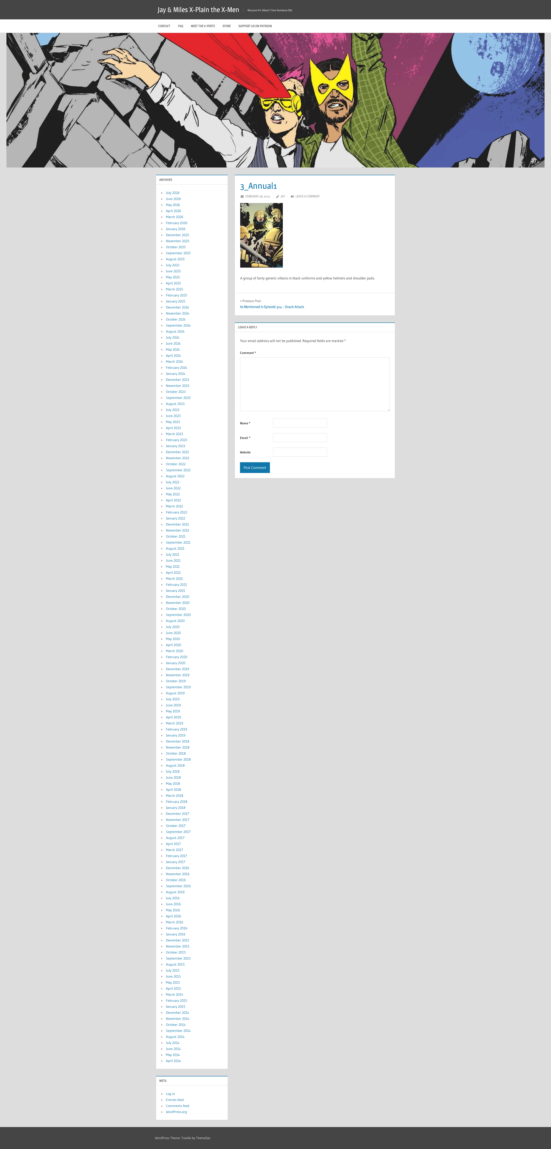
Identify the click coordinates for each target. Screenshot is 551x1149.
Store (227, 26)
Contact (164, 26)
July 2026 (173, 193)
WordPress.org (176, 1112)
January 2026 (175, 229)
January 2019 (175, 735)
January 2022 (175, 518)
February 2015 (176, 1000)
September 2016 (178, 886)
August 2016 (175, 892)
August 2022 (175, 476)
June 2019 (173, 705)
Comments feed (177, 1106)
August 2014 (175, 1036)
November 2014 (177, 1018)
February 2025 (176, 295)
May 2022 (173, 494)
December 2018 (177, 741)
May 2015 (173, 982)
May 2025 (173, 277)
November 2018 (177, 747)
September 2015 (178, 958)
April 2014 (173, 1061)
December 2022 (177, 452)
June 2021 (173, 560)
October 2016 (176, 880)
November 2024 (177, 313)
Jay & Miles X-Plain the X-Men (198, 9)
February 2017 (176, 856)
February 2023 (176, 440)
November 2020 (177, 602)
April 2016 (173, 916)
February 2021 (176, 584)
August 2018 (175, 765)
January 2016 (175, 934)
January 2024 (175, 373)
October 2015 (176, 952)
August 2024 (175, 331)
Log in (170, 1094)
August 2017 (175, 838)
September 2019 (178, 687)
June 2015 (173, 976)
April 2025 (173, 283)
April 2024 (173, 355)
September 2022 (178, 470)
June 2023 (173, 416)
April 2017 (173, 844)
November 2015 (177, 946)
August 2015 (175, 964)
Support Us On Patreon (255, 26)
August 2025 (175, 259)
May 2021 (173, 566)
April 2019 (173, 717)
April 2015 (173, 988)
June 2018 (173, 777)
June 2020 (173, 633)
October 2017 (176, 825)
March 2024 (174, 361)
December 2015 (177, 940)
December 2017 (177, 813)
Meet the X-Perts (203, 26)
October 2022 (176, 464)
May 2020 (173, 639)
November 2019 (177, 675)
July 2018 (173, 771)
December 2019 (177, 669)
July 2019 (173, 699)
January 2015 (175, 1006)
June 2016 (173, 904)
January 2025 (175, 301)
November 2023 (177, 385)
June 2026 (173, 199)
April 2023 (173, 428)
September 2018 (178, 759)
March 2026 (174, 217)
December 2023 (177, 379)
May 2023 (173, 422)
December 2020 (177, 596)
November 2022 (177, 458)
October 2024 (176, 319)
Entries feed (175, 1100)
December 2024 (177, 307)
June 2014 (173, 1049)
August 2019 (175, 693)
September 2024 (178, 325)
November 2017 (177, 819)
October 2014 (176, 1024)
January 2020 (175, 663)
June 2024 (173, 343)
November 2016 (177, 874)
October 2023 (176, 391)
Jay (283, 196)
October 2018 (176, 753)
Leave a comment (308, 196)
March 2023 (174, 434)
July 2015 (173, 970)
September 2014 (178, 1030)
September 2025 (178, 253)
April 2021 (173, 572)
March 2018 (174, 795)
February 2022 (176, 512)
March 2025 (174, 289)
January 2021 (175, 590)
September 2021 (178, 542)
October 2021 (176, 536)
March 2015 (174, 994)
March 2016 (174, 922)
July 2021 (172, 554)
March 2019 (174, 723)
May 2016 (173, 910)
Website (245, 452)
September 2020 (178, 614)
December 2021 (177, 524)
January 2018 (175, 807)
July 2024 (173, 337)
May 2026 (173, 205)
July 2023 (172, 410)
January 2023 (175, 446)
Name (245, 423)
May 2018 (173, 783)
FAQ (180, 26)
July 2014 (173, 1042)
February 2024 (176, 367)
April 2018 (173, 789)
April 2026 (173, 211)
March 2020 (174, 651)
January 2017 (175, 862)
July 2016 (173, 898)
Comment (248, 353)
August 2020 (175, 621)
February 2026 (176, 223)
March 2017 (174, 850)
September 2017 (178, 832)
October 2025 (176, 247)
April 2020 (173, 645)
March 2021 (174, 578)
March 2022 (174, 506)
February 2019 (176, 729)
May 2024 (173, 349)
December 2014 (177, 1012)
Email (245, 438)
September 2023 (178, 397)
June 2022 (173, 488)
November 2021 (177, 530)
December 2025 (177, 235)
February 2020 (176, 657)
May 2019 (173, 711)
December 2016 (177, 868)
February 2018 (176, 801)
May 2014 (173, 1055)
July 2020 (173, 627)
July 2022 (172, 482)
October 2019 (176, 681)
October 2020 (176, 608)
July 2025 (173, 265)
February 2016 (176, 928)
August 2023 (175, 404)
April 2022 (173, 500)
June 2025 (173, 271)
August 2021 (175, 548)
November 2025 (177, 241)
